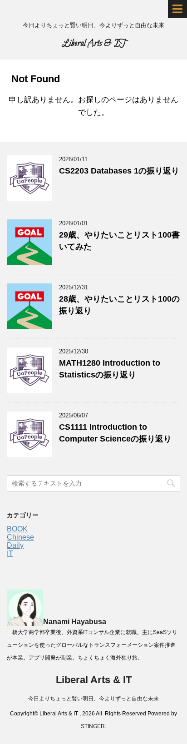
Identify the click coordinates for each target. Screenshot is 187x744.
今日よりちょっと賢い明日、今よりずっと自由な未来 (93, 698)
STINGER (93, 726)
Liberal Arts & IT (94, 43)
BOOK (17, 529)
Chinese (20, 537)
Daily (15, 545)
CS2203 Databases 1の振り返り (119, 170)
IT (10, 553)
